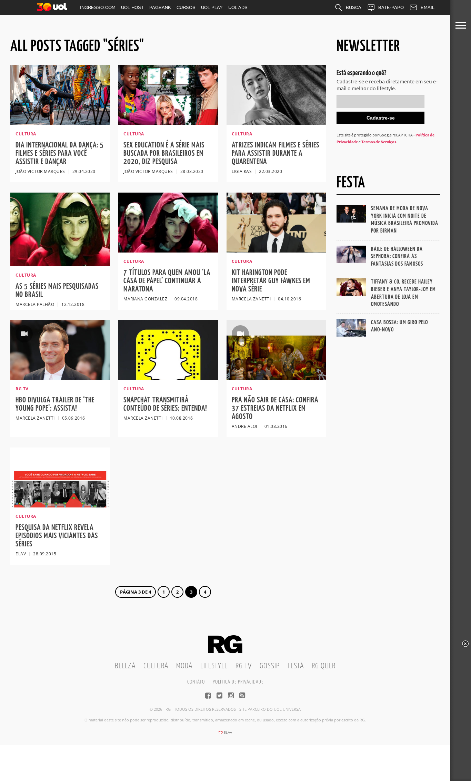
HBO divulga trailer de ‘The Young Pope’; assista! (55, 404)
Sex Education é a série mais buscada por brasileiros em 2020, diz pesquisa (163, 153)
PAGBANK (160, 7)
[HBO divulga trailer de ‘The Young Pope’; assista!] (60, 377)
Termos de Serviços (378, 141)
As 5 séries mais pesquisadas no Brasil (57, 290)
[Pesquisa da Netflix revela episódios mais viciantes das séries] (60, 505)
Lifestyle (214, 666)
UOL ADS (238, 7)
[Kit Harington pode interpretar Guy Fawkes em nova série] (276, 250)
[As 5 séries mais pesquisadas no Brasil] (60, 264)
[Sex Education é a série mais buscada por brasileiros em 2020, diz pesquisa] (168, 123)
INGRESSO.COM (98, 7)
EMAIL (427, 7)
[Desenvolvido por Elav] (225, 735)
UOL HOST (132, 7)
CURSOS (186, 7)
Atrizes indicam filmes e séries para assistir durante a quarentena (275, 153)
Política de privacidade (238, 682)
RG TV (244, 666)
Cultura (155, 666)
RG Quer (323, 666)
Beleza (125, 666)
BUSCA (353, 7)
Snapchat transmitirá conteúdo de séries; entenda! (165, 404)
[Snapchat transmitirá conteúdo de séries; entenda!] (168, 377)
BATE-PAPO (391, 7)
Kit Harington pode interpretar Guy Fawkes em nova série (271, 281)
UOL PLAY (212, 7)
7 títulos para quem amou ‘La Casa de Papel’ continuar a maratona (166, 281)
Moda (184, 666)
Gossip (270, 666)
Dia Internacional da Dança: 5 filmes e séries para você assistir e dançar (60, 153)
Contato (196, 682)
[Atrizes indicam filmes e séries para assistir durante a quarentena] (276, 123)
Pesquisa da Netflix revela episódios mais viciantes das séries (57, 536)
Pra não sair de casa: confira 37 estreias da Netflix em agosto (275, 408)
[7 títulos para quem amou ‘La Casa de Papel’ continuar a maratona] (168, 250)
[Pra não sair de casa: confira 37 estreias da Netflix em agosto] (276, 377)
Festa (296, 666)
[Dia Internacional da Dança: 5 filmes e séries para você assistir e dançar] (60, 123)
